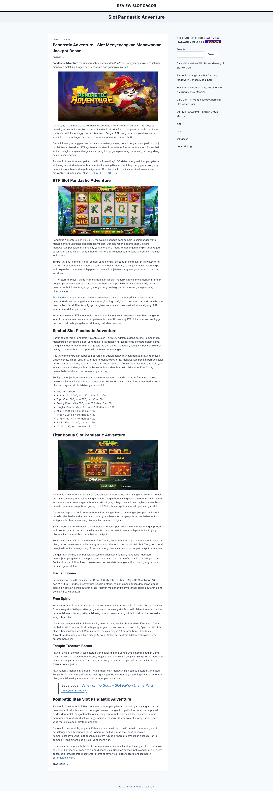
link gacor (182, 139)
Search (181, 49)
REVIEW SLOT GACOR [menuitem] (101, 173)
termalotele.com (65, 757)
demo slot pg (184, 146)
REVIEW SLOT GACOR (141, 786)
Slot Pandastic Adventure (67, 297)
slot (179, 123)
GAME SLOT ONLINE (62, 40)
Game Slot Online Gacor (87, 381)
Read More (60, 764)
